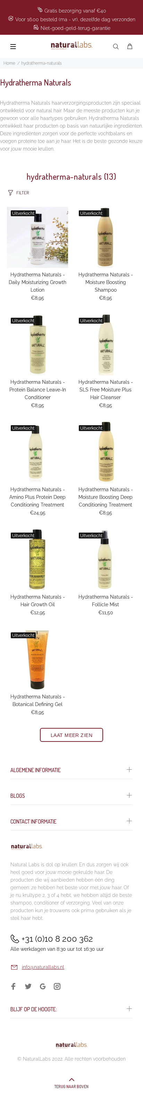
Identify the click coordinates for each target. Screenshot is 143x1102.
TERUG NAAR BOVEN (71, 1086)
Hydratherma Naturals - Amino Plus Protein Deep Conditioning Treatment (37, 497)
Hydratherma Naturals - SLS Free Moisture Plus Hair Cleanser (105, 389)
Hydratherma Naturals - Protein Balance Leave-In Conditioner (37, 389)
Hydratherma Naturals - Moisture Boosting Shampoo (105, 282)
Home (9, 63)
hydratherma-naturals (41, 63)
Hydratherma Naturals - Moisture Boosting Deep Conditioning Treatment (105, 497)
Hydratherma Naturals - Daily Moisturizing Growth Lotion (37, 282)
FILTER (22, 192)
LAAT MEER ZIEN (71, 735)
